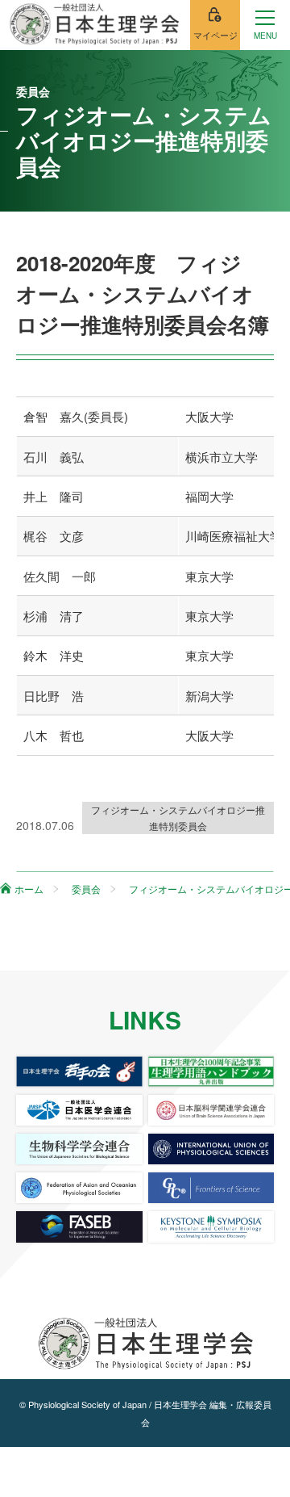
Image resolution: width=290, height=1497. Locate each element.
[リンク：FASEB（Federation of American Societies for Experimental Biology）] (79, 1226)
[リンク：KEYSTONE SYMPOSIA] (211, 1226)
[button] (265, 25)
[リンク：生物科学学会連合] (79, 1149)
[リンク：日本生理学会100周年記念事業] (211, 1071)
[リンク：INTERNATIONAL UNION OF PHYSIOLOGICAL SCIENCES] (211, 1149)
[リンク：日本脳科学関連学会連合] (211, 1110)
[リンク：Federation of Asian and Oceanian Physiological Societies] (79, 1187)
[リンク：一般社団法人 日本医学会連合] (79, 1110)
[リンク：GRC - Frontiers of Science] (211, 1187)
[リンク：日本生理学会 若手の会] (79, 1071)
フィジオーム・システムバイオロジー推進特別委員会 (178, 817)
